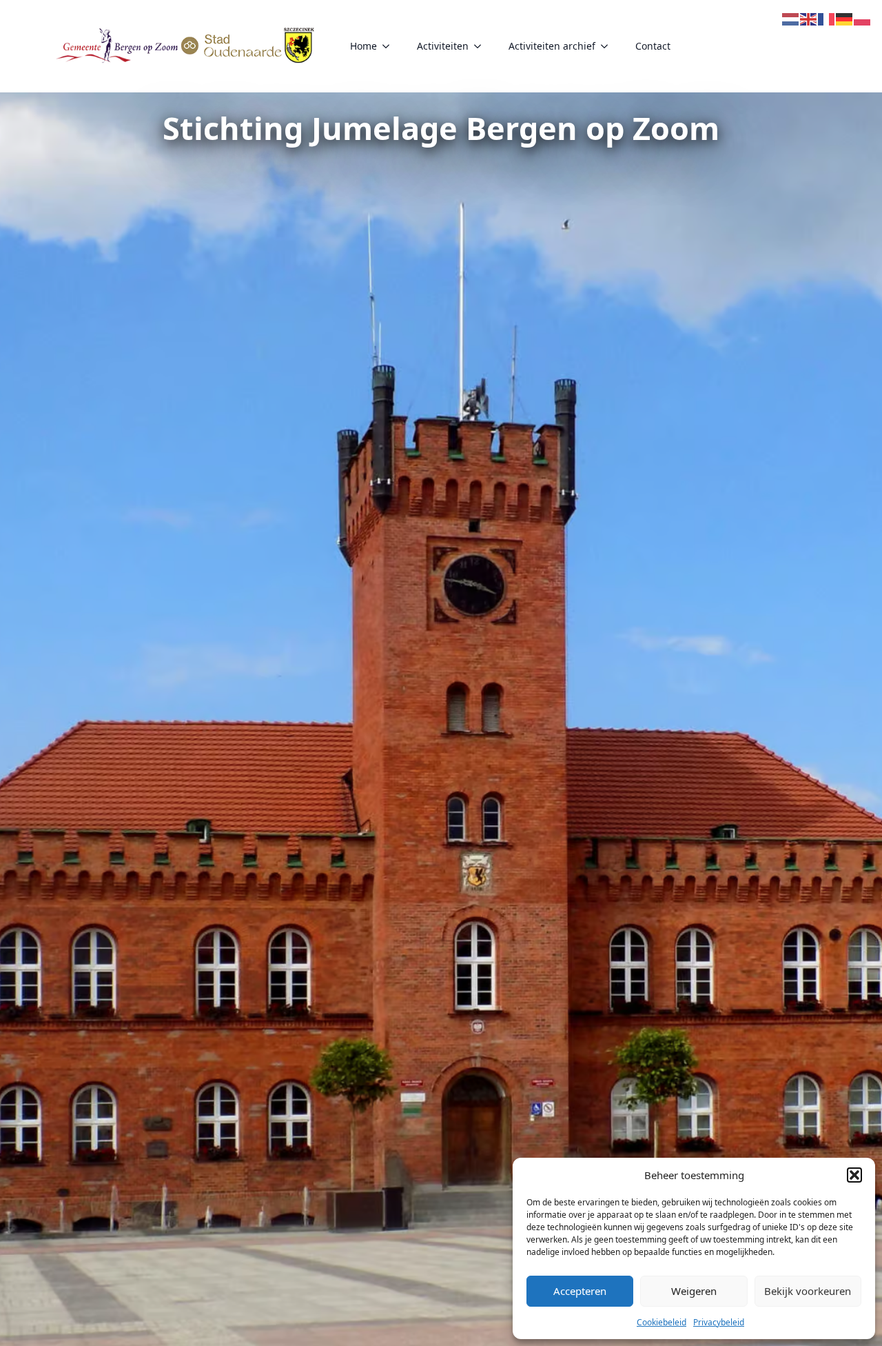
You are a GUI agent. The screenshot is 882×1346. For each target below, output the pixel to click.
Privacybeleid (718, 1322)
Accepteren (579, 1291)
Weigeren (694, 1291)
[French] (827, 18)
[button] (854, 1175)
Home (363, 45)
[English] (809, 18)
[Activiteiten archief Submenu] (608, 46)
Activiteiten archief (552, 45)
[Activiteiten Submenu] (482, 46)
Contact (652, 45)
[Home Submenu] (390, 46)
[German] (845, 18)
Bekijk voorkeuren (807, 1291)
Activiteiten (443, 45)
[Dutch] (791, 18)
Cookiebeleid (661, 1322)
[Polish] (863, 18)
